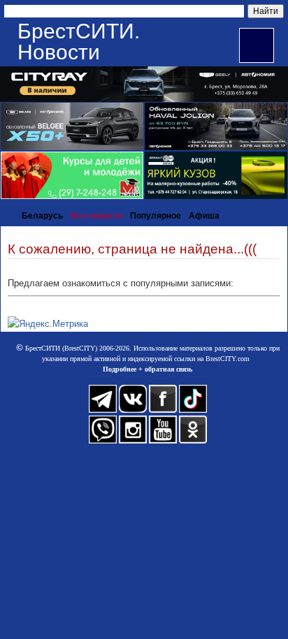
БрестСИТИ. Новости (78, 42)
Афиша (204, 216)
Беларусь (42, 216)
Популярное (155, 216)
